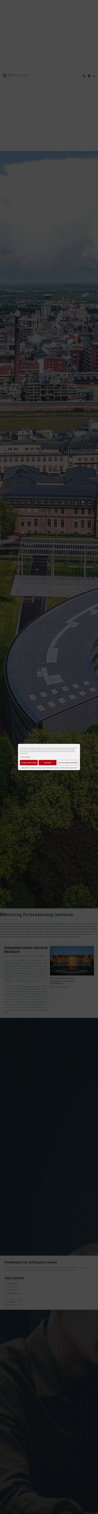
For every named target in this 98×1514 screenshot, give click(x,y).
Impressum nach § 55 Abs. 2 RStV (68, 767)
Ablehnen (47, 763)
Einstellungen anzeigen (67, 763)
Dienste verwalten (25, 757)
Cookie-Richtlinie (25, 767)
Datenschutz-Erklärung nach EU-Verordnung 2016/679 (45, 767)
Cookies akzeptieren (29, 763)
